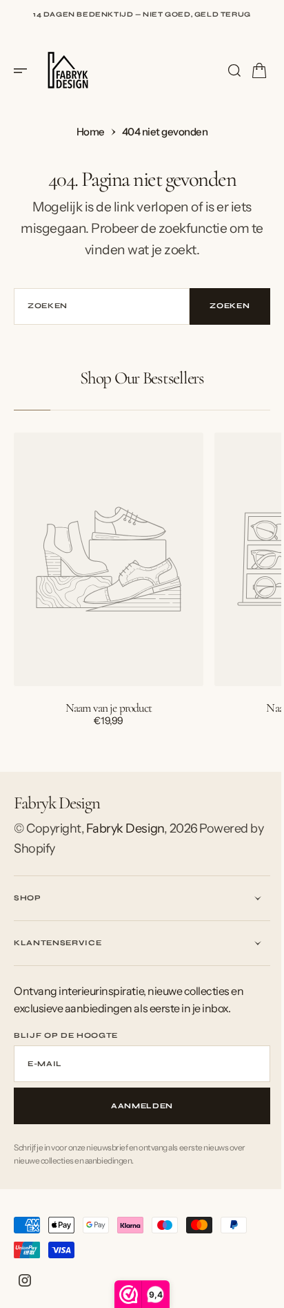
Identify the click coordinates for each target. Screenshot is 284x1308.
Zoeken (220, 305)
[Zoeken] (224, 70)
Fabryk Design (125, 828)
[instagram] (25, 1280)
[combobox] (96, 306)
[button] (25, 70)
